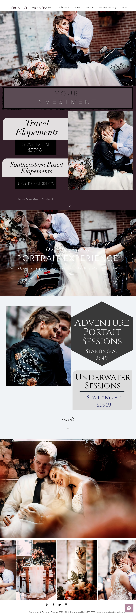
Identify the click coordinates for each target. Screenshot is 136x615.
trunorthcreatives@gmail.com (111, 612)
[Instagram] (66, 604)
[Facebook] (53, 604)
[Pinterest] (46, 604)
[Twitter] (59, 604)
